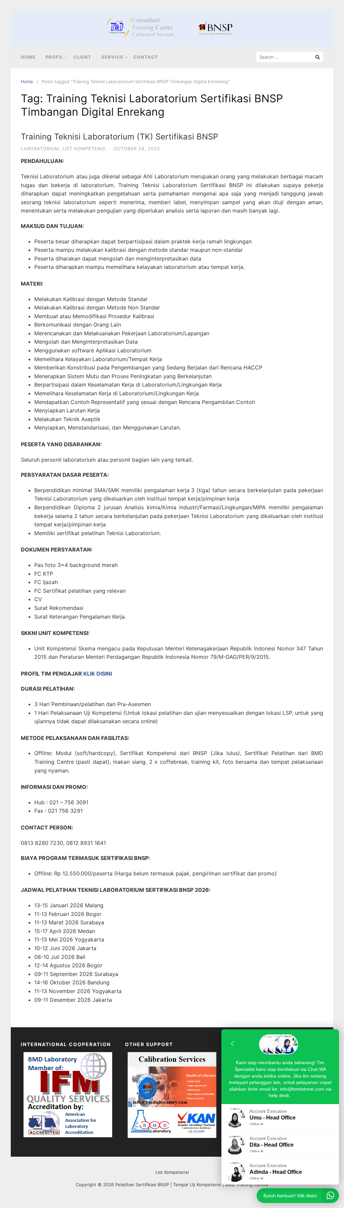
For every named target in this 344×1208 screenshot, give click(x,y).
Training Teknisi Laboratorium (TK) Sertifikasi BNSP (119, 136)
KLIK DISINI (97, 673)
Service (112, 57)
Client (82, 57)
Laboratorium (40, 148)
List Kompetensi (83, 148)
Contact (145, 57)
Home (28, 57)
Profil (54, 57)
